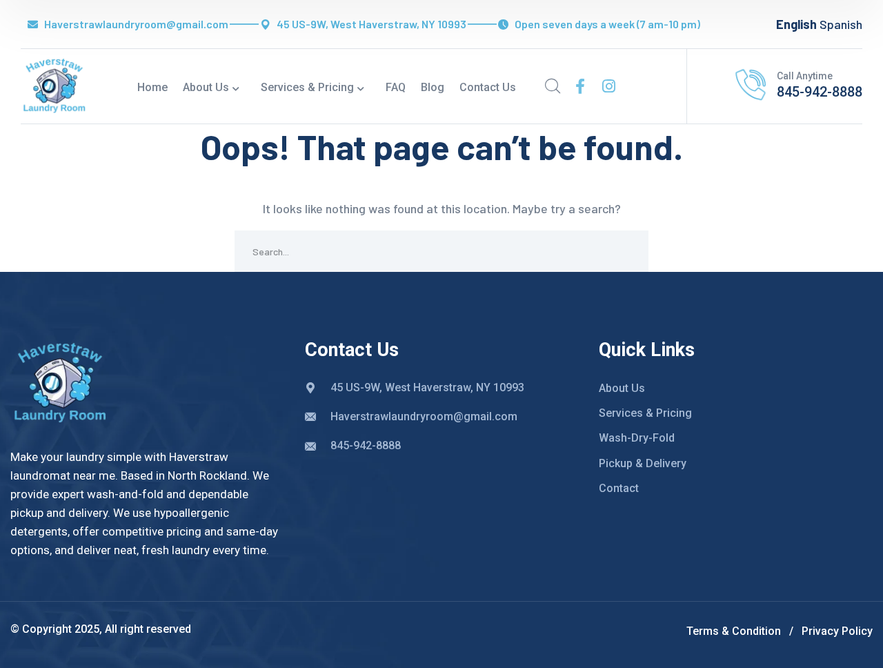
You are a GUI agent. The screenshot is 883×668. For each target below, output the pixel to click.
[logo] (54, 84)
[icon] (580, 86)
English (796, 24)
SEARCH (628, 251)
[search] (552, 86)
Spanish (841, 24)
